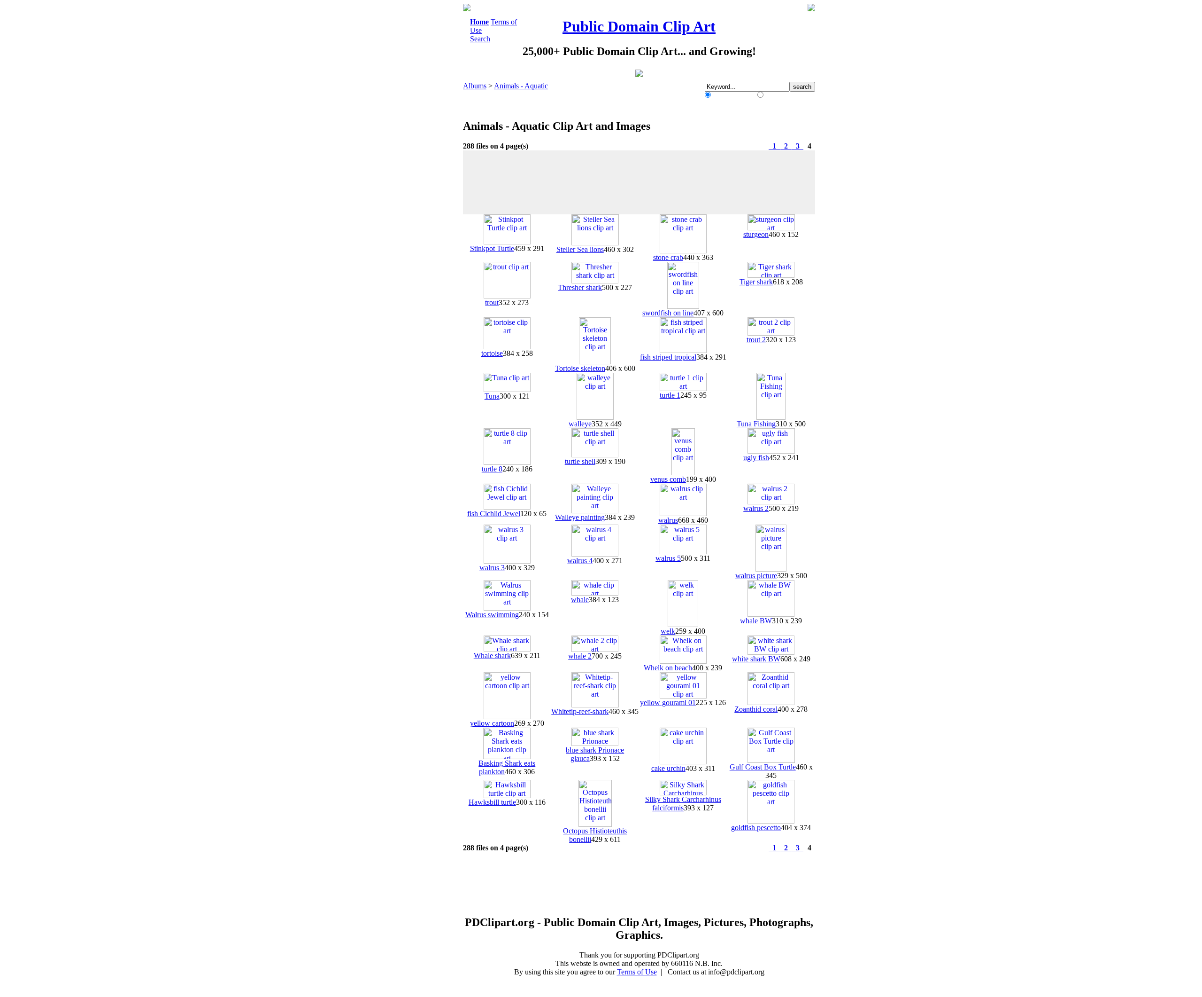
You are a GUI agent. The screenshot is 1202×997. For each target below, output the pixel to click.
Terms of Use (637, 972)
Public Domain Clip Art (639, 26)
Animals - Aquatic (521, 86)
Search (480, 39)
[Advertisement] (424, 145)
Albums (474, 86)
